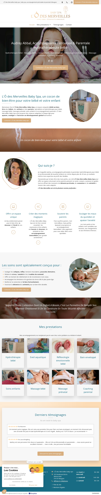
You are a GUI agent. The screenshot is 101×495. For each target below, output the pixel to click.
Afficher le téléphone (61, 481)
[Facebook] (49, 61)
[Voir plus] (13, 232)
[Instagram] (52, 61)
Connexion (95, 493)
